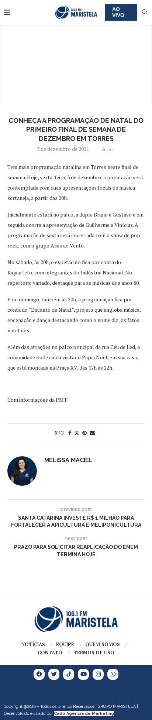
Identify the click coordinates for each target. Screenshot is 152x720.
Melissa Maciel (68, 460)
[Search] (144, 12)
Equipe (65, 644)
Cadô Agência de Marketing (84, 713)
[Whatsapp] (112, 674)
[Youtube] (83, 674)
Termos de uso (93, 652)
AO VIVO (118, 12)
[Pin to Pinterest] (84, 432)
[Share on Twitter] (76, 432)
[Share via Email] (92, 432)
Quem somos (102, 644)
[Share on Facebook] (69, 432)
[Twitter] (53, 674)
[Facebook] (39, 674)
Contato (50, 652)
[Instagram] (98, 674)
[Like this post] (61, 432)
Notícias (33, 644)
